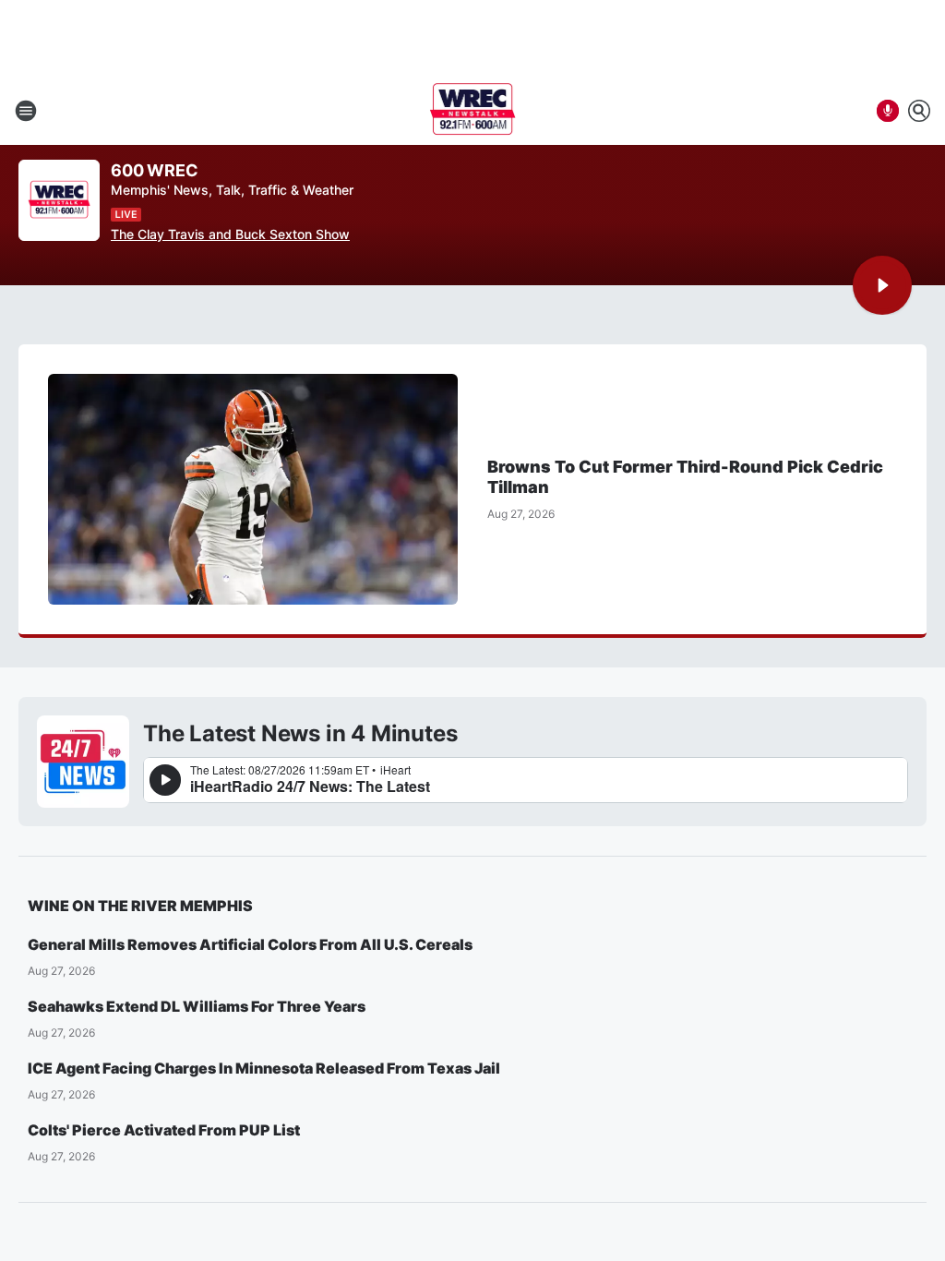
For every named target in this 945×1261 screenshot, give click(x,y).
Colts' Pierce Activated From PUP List (164, 1130)
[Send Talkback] (888, 111)
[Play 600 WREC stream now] (59, 201)
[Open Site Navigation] (26, 111)
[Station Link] (473, 110)
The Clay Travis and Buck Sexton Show (230, 234)
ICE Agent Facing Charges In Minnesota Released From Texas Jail (264, 1068)
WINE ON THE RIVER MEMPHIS (140, 905)
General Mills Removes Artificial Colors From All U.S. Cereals (250, 944)
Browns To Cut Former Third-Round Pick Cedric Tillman (685, 477)
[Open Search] (919, 111)
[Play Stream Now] (882, 285)
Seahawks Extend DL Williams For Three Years (196, 1006)
